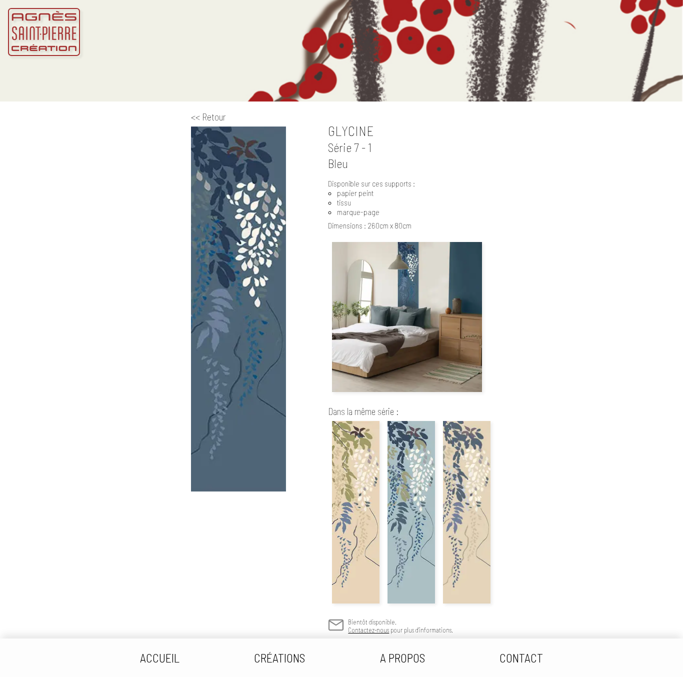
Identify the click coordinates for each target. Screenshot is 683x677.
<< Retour (208, 116)
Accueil (160, 657)
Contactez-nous (368, 630)
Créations (279, 657)
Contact (521, 657)
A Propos (402, 657)
